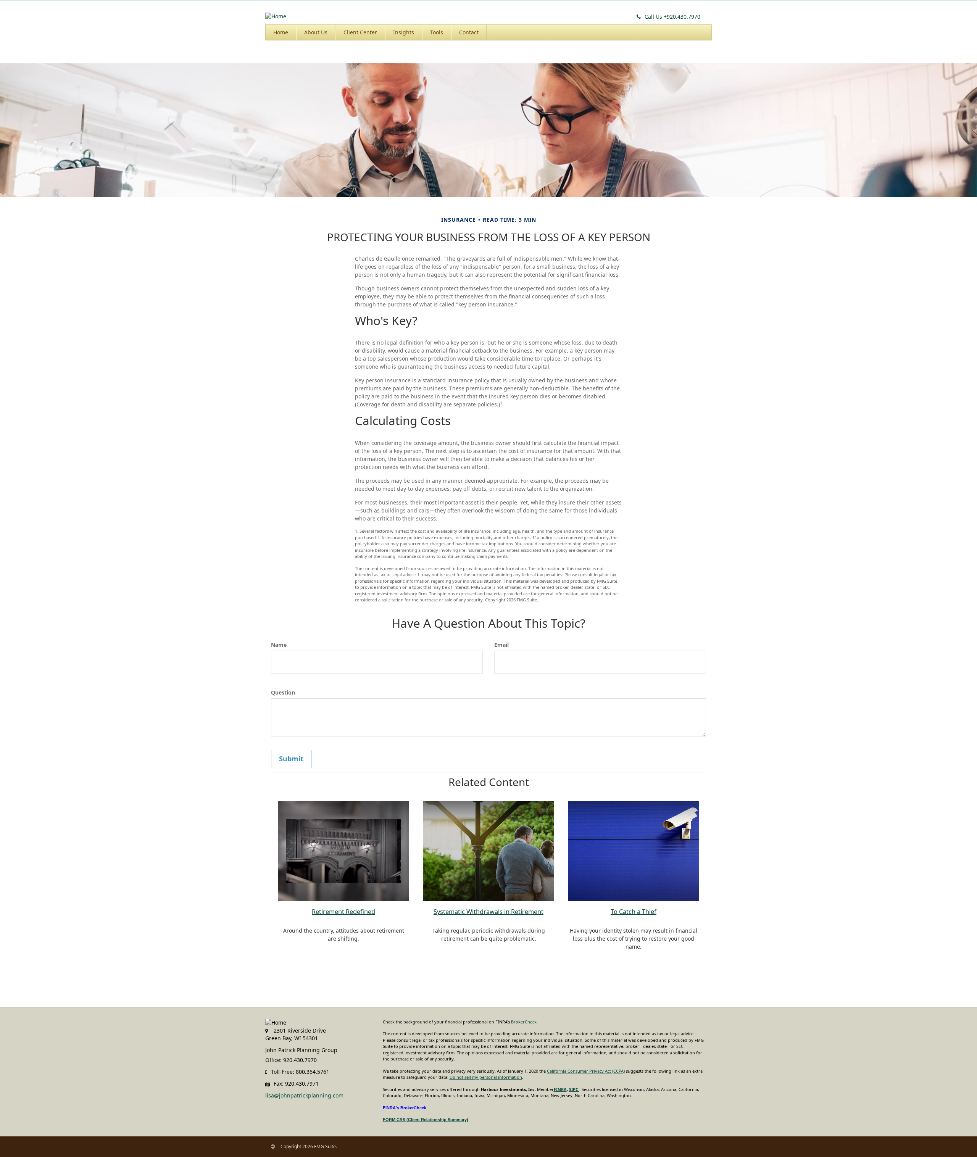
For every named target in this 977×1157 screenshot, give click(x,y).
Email (501, 644)
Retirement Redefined (343, 911)
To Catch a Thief (633, 911)
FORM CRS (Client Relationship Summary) (425, 1119)
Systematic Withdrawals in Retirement (488, 911)
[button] (316, 32)
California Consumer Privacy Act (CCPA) (586, 1071)
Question (283, 692)
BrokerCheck (524, 1022)
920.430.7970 (672, 16)
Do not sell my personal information (486, 1077)
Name (279, 644)
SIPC (574, 1089)
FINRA (560, 1089)
